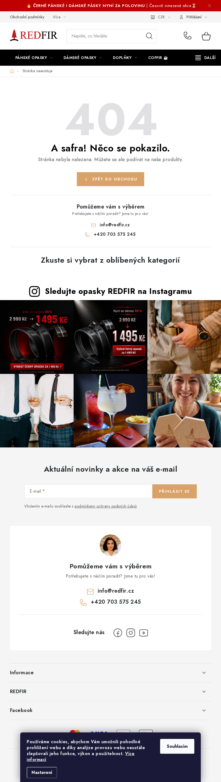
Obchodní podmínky (27, 17)
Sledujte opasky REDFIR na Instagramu (118, 291)
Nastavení (42, 772)
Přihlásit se (174, 491)
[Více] (205, 58)
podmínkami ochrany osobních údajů (106, 506)
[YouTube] (143, 632)
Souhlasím (177, 746)
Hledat (149, 36)
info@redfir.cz (115, 225)
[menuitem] (34, 58)
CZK (161, 17)
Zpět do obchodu (114, 179)
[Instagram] (130, 632)
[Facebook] (117, 632)
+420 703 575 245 (189, 36)
